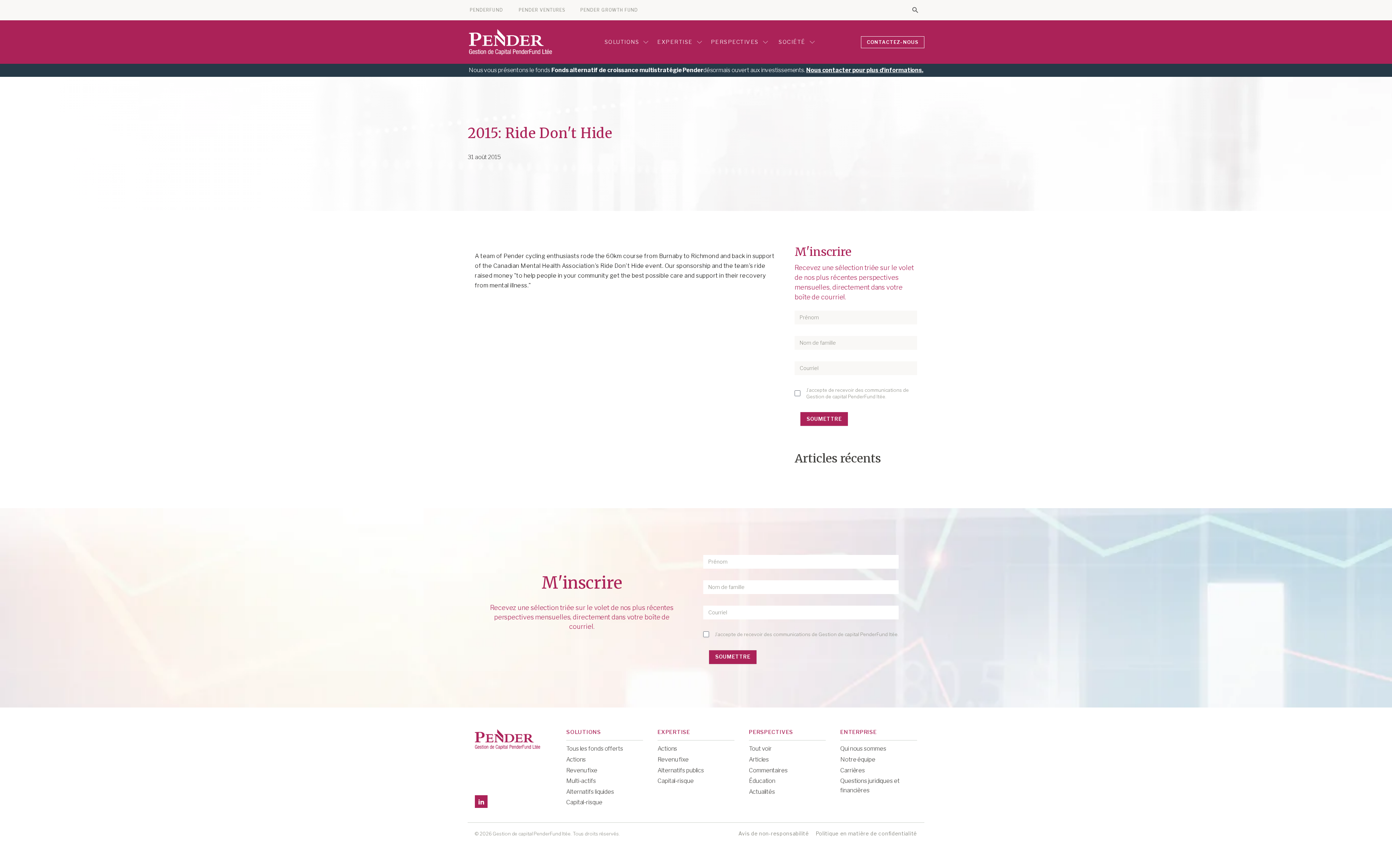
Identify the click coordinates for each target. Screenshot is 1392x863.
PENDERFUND (486, 10)
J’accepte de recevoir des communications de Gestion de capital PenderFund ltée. (857, 393)
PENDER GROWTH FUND (609, 10)
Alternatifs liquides (590, 791)
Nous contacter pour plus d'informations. (864, 70)
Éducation (762, 780)
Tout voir (760, 748)
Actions (576, 759)
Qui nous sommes (863, 748)
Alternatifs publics (681, 770)
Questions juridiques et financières (870, 785)
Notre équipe (857, 759)
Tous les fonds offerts (594, 748)
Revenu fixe (581, 770)
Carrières (852, 770)
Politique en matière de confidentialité (866, 833)
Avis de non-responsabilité (773, 833)
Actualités (762, 791)
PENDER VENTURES (542, 10)
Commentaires (768, 770)
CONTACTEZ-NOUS (893, 42)
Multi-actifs (581, 780)
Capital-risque (584, 802)
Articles (759, 759)
